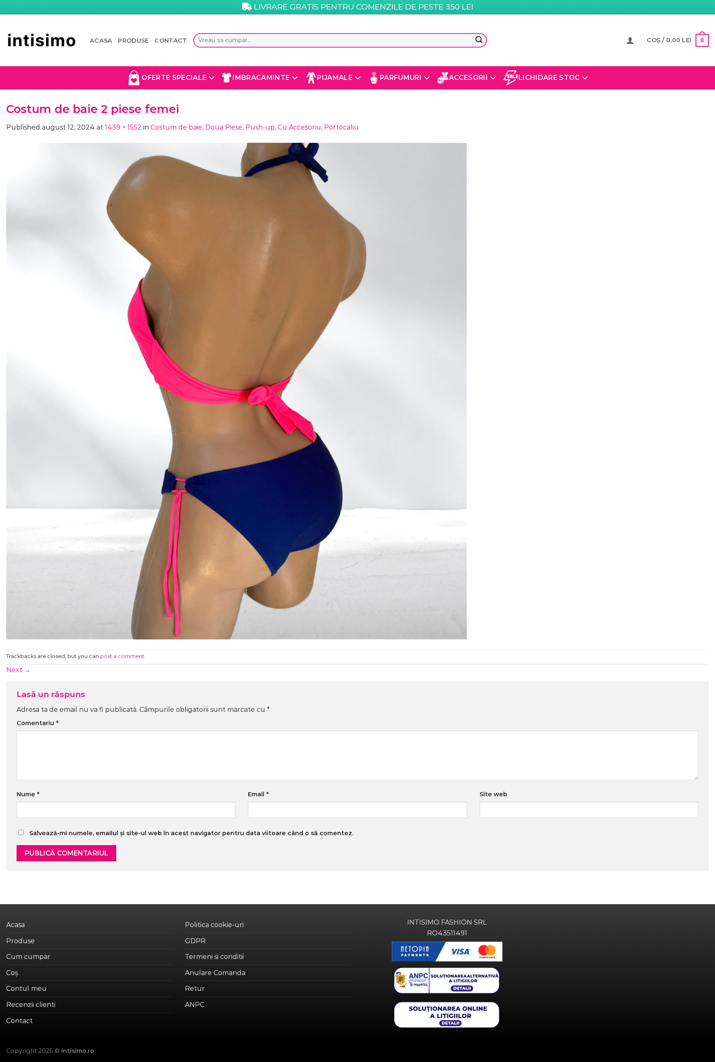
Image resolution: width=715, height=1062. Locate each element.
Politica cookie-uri (214, 925)
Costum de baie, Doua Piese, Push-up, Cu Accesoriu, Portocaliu (255, 127)
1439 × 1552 (123, 127)
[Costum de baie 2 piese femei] (236, 390)
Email (258, 794)
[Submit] (478, 40)
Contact (170, 40)
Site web (493, 794)
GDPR (195, 941)
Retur (195, 988)
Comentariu (37, 723)
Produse (133, 40)
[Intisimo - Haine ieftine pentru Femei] (41, 40)
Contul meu (26, 988)
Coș (12, 973)
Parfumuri (401, 78)
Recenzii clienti (30, 1005)
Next (18, 670)
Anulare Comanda (215, 973)
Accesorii (468, 78)
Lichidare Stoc (549, 78)
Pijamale (335, 78)
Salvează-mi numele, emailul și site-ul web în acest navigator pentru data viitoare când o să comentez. (191, 833)
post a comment (122, 656)
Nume (28, 794)
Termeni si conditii (214, 957)
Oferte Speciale (174, 78)
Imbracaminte (261, 78)
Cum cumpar (28, 957)
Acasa (101, 40)
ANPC (194, 1005)
